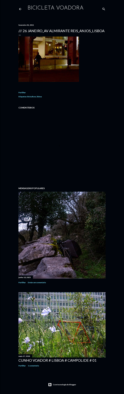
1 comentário (33, 366)
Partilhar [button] (22, 92)
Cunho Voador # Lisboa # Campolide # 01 (57, 360)
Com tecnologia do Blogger (64, 384)
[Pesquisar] (104, 8)
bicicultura (31, 96)
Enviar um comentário (37, 282)
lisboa (39, 96)
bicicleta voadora (55, 8)
